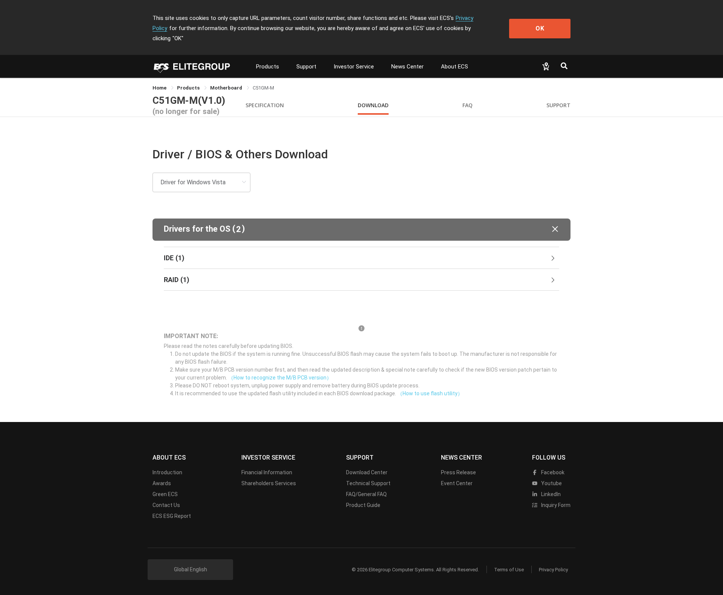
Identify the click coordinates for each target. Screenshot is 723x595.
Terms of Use (509, 569)
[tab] (361, 258)
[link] (189, 88)
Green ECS (165, 494)
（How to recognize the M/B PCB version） (280, 378)
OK (540, 28)
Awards (162, 483)
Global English (190, 569)
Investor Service (354, 66)
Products (267, 66)
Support (306, 66)
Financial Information (266, 472)
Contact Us (166, 505)
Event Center (457, 483)
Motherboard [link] (226, 88)
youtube (551, 483)
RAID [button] (176, 280)
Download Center (366, 472)
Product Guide (363, 505)
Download (373, 105)
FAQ (467, 105)
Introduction (167, 472)
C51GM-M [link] (263, 88)
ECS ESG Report (172, 516)
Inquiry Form (555, 505)
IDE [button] (174, 258)
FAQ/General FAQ (366, 494)
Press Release (458, 472)
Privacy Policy (553, 569)
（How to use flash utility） (430, 393)
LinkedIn (550, 494)
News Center (407, 66)
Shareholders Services (268, 483)
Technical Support (368, 483)
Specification (265, 105)
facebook (552, 472)
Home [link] (160, 88)
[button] (361, 230)
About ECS (454, 66)
